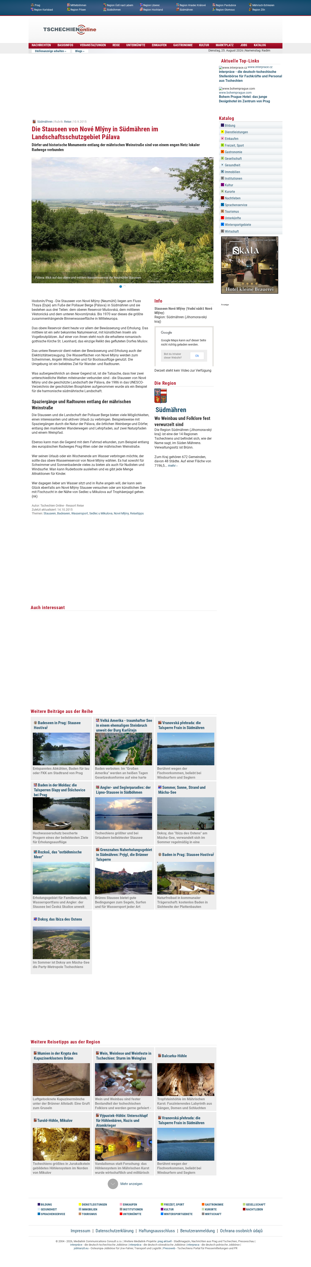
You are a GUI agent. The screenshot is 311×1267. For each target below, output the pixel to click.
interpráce (76, 1244)
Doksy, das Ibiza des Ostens (59, 919)
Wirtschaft (231, 231)
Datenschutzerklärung (114, 1230)
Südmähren (186, 9)
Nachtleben (232, 198)
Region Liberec (151, 5)
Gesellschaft (233, 159)
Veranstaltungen (93, 45)
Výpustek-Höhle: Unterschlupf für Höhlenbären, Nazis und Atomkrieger (122, 1120)
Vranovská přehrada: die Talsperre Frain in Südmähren (181, 725)
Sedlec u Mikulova (101, 513)
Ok (197, 355)
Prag (37, 5)
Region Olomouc (225, 9)
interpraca (193, 1244)
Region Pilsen (78, 9)
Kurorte (229, 192)
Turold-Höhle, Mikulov (55, 1120)
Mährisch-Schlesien (263, 5)
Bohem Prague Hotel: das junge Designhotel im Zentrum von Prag (244, 99)
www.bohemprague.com (235, 92)
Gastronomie (183, 45)
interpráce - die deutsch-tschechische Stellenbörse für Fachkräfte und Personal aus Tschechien (250, 76)
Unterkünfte (135, 45)
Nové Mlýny (121, 513)
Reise (116, 45)
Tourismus (231, 212)
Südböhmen (114, 9)
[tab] (250, 125)
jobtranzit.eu (81, 1248)
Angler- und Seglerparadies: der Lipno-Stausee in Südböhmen (123, 790)
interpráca (135, 1244)
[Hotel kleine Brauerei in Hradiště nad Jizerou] (249, 292)
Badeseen (63, 513)
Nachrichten (41, 45)
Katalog (260, 45)
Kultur (204, 45)
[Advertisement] (166, 26)
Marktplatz (225, 45)
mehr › (173, 466)
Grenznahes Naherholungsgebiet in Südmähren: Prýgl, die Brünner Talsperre (124, 854)
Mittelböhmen (78, 5)
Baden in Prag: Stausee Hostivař (187, 854)
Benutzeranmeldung (197, 1230)
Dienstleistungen (236, 132)
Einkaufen (159, 45)
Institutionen (233, 178)
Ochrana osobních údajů (241, 1230)
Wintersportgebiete (237, 225)
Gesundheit (232, 165)
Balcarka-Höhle (174, 1055)
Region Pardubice (226, 5)
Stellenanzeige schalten (49, 51)
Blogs (78, 51)
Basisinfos (65, 45)
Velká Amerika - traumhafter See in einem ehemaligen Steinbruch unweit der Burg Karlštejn (124, 725)
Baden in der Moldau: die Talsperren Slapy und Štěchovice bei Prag (59, 790)
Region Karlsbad (43, 9)
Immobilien (232, 172)
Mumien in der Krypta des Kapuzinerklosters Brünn (56, 1056)
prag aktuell (165, 1241)
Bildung (229, 126)
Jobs (243, 45)
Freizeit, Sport (234, 145)
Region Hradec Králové (193, 5)
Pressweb (169, 1248)
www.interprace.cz (260, 67)
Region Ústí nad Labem (120, 5)
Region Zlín (258, 9)
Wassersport (79, 513)
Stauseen (50, 513)
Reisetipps (137, 513)
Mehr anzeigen (131, 1184)
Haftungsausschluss (157, 1230)
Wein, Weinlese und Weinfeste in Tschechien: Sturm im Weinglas (123, 1056)
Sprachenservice (235, 205)
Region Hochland (153, 9)
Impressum (80, 1230)
